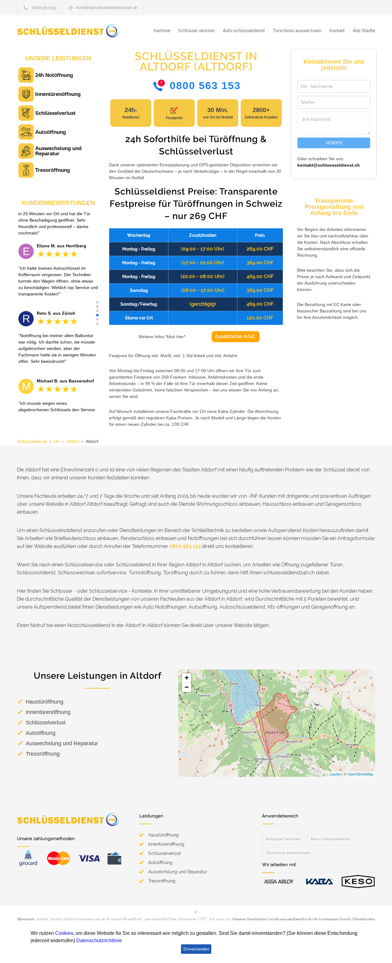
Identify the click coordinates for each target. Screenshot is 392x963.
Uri (56, 441)
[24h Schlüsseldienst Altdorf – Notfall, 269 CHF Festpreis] (73, 31)
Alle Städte (364, 30)
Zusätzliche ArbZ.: (236, 336)
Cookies (64, 933)
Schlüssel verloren (196, 30)
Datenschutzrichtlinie (99, 940)
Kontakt (337, 30)
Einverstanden (196, 949)
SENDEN (334, 143)
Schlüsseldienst (32, 441)
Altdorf (72, 441)
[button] (97, 302)
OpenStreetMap (360, 773)
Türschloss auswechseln (297, 30)
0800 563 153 (44, 7)
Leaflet (335, 773)
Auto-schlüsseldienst (244, 30)
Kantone (162, 30)
